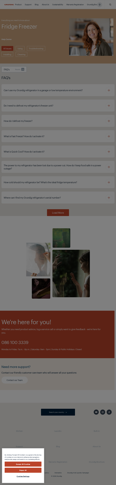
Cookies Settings (23, 476)
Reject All (23, 470)
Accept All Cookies (23, 464)
